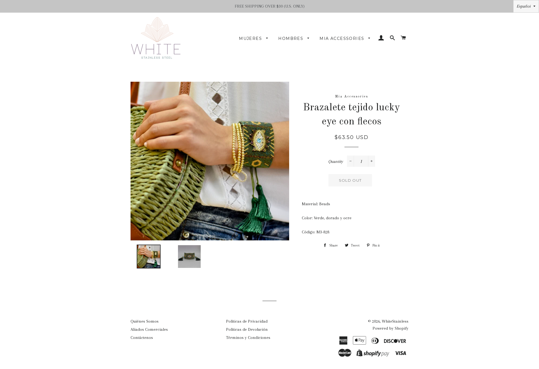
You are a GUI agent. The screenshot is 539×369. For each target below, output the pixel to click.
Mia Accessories (342, 38)
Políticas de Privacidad (247, 321)
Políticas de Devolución (247, 329)
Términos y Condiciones (248, 337)
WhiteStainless (395, 321)
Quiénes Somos (145, 321)
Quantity (335, 161)
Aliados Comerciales (149, 329)
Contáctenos (142, 337)
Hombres (291, 38)
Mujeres (251, 38)
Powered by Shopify (390, 328)
